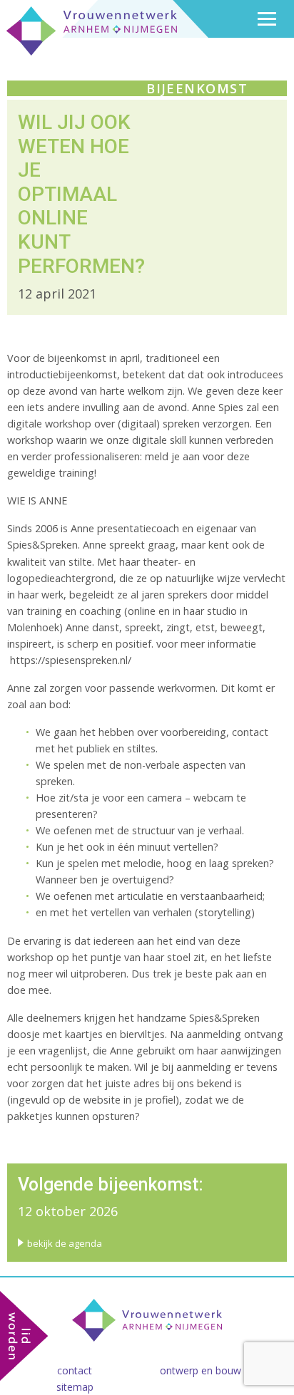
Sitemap (74, 1387)
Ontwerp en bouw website (220, 1370)
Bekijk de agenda (64, 1243)
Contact (74, 1370)
